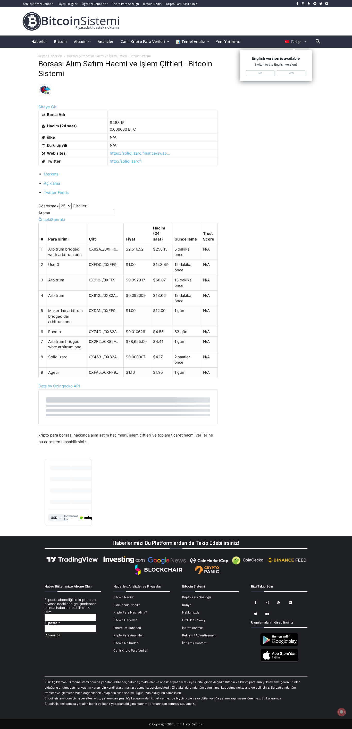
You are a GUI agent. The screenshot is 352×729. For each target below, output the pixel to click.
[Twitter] (321, 4)
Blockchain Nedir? (126, 605)
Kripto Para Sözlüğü (196, 597)
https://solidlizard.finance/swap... (140, 153)
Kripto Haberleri (50, 56)
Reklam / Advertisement (199, 635)
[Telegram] (315, 4)
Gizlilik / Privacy (194, 620)
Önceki (44, 219)
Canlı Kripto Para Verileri (130, 650)
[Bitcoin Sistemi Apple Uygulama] (279, 660)
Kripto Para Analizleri (128, 635)
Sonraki (58, 219)
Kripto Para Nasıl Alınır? (130, 612)
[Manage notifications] (341, 712)
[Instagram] (303, 4)
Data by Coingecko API (59, 386)
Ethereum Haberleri (127, 628)
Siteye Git (47, 106)
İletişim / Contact (194, 643)
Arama (44, 212)
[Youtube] (327, 4)
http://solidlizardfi (126, 161)
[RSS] (309, 4)
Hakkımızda (190, 612)
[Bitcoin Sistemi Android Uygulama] (279, 645)
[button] (318, 41)
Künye (186, 605)
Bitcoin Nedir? (123, 597)
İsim (48, 612)
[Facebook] (297, 4)
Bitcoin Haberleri (125, 620)
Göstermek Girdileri (63, 205)
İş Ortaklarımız (192, 628)
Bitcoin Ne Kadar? (126, 643)
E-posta (52, 623)
